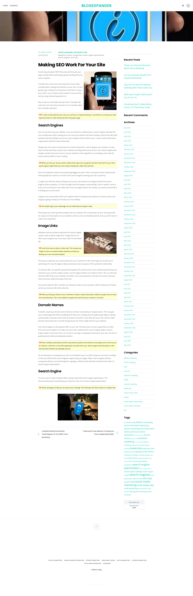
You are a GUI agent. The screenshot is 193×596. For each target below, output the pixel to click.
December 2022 (129, 210)
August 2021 (128, 280)
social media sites (145, 485)
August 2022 (128, 228)
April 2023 (127, 193)
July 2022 (127, 232)
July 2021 (127, 284)
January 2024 (128, 154)
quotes (126, 397)
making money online (144, 451)
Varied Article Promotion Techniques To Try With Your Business (55, 434)
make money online (131, 393)
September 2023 (130, 171)
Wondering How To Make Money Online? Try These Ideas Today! (137, 105)
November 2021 (129, 267)
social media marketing (132, 406)
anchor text (128, 425)
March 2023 (128, 197)
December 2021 (129, 262)
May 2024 (127, 136)
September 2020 (130, 328)
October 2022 (129, 219)
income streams (138, 442)
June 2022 (127, 236)
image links (77, 55)
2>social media (130, 422)
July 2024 (127, 128)
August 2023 (128, 175)
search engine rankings (133, 471)
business (14, 5)
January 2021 (128, 310)
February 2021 (129, 306)
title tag (132, 491)
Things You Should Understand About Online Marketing (137, 66)
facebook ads (134, 438)
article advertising (141, 425)
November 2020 (129, 319)
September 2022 (130, 223)
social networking (131, 488)
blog (125, 367)
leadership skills (148, 448)
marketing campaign (131, 455)
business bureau (138, 435)
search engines (64, 57)
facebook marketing (131, 375)
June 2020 (127, 341)
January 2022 (128, 258)
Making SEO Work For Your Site (71, 65)
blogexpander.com (134, 502)
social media (129, 482)
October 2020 (129, 323)
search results (138, 479)
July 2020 (127, 336)
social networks (142, 488)
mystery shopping (143, 458)
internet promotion (137, 445)
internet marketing (130, 384)
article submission (132, 432)
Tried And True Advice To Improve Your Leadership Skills (98, 432)
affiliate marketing (130, 358)
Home (5, 5)
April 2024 (127, 141)
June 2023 (127, 184)
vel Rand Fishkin (45, 52)
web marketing (141, 492)
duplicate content (65, 55)
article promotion (147, 428)
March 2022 (128, 249)
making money (129, 452)
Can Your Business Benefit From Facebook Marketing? (137, 76)
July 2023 (127, 180)
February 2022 (129, 254)
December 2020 (129, 315)
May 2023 (127, 189)
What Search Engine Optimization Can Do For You (138, 96)
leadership (127, 388)
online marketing (134, 461)
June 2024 (127, 132)
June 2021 (127, 289)
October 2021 (129, 271)
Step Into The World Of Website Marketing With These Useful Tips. (138, 86)
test (125, 410)
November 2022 (129, 215)
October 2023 (129, 167)
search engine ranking (145, 468)
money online (132, 458)
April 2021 (127, 297)
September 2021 (130, 276)
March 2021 (128, 302)
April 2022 (127, 245)
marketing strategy (144, 455)
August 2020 (128, 332)
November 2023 (129, 162)
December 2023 (129, 158)
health (126, 380)
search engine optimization (72, 52)
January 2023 (128, 206)
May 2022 (127, 241)
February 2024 (129, 149)
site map (74, 57)
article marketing (130, 362)
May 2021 (127, 293)
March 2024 (128, 145)
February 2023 (129, 202)
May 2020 (127, 345)
